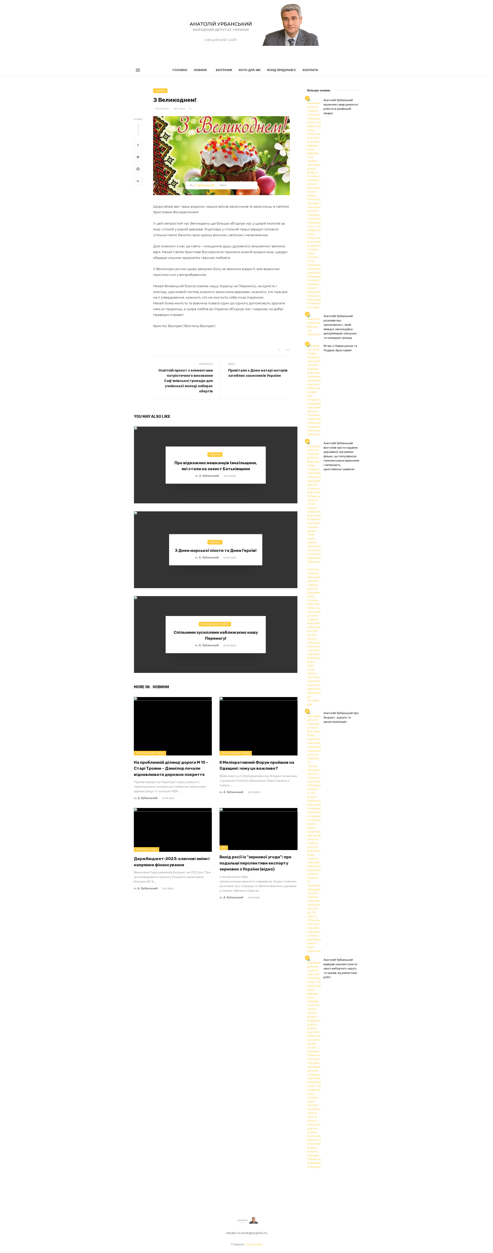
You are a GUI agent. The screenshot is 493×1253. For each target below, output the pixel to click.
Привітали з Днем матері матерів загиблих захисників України (258, 373)
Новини (200, 70)
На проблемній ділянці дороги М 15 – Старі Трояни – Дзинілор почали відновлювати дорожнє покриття (171, 768)
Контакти (310, 70)
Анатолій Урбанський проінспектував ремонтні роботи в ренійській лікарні (341, 106)
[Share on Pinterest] (138, 169)
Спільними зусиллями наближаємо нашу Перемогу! (216, 635)
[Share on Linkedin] (138, 181)
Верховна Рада (146, 849)
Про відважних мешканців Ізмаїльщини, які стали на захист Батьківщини (215, 465)
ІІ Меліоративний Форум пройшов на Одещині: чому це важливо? (257, 765)
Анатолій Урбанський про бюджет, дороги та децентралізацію (341, 717)
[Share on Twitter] (138, 157)
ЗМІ (224, 847)
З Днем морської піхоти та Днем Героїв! (216, 550)
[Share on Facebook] (138, 145)
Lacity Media (253, 1244)
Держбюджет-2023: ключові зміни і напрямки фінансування (172, 861)
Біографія (224, 70)
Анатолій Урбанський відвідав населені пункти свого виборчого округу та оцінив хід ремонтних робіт (340, 968)
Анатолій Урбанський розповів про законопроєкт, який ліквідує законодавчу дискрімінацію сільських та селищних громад (340, 327)
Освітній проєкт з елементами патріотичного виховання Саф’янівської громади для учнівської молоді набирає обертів (185, 380)
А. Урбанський (204, 185)
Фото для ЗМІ (249, 70)
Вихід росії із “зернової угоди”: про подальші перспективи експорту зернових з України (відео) (255, 862)
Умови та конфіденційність (246, 1233)
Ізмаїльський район (215, 624)
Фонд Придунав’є (281, 70)
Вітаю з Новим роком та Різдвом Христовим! (340, 348)
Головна (180, 70)
